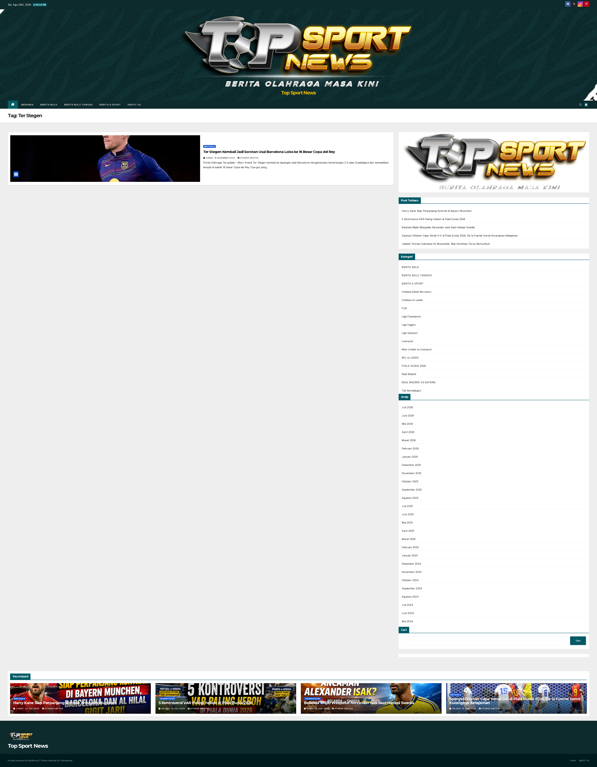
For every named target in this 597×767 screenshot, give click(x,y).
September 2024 (412, 588)
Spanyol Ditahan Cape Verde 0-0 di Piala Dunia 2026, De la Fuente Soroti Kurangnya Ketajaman (460, 235)
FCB (404, 308)
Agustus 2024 (410, 596)
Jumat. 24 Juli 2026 (28, 708)
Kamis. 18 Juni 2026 (318, 708)
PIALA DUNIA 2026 (414, 365)
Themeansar (66, 760)
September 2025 (412, 489)
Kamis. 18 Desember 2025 (220, 158)
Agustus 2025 (410, 497)
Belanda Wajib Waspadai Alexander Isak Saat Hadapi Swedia (438, 227)
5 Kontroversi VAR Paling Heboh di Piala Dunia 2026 (433, 219)
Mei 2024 (407, 621)
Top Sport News (298, 93)
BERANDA (27, 104)
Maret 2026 (409, 440)
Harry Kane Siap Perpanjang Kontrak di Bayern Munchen (437, 210)
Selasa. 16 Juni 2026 (464, 708)
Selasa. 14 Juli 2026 (174, 708)
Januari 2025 (410, 555)
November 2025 (411, 473)
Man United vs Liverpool (416, 349)
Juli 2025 (407, 506)
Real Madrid (409, 374)
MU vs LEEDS (410, 357)
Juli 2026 (407, 407)
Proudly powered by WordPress (23, 760)
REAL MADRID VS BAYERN (418, 382)
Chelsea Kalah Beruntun (416, 291)
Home (573, 760)
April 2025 (408, 530)
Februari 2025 (410, 547)
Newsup (52, 760)
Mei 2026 (407, 423)
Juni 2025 (408, 514)
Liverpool (407, 341)
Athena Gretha (249, 158)
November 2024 (412, 572)
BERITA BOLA (48, 104)
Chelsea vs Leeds (412, 300)
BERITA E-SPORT (110, 104)
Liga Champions (411, 316)
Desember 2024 (411, 563)
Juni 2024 (408, 613)
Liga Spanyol (409, 333)
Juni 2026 (408, 415)
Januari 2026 (410, 456)
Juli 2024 (407, 604)
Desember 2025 (411, 465)
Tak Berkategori (411, 390)
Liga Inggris (408, 324)
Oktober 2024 (410, 580)
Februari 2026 (410, 448)
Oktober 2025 (410, 481)
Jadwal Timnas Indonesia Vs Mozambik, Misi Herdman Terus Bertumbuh (446, 243)
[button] (580, 104)
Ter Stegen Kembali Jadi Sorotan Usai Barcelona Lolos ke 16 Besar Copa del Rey (269, 152)
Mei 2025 (407, 522)
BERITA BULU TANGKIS (78, 104)
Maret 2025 (409, 539)
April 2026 (408, 432)
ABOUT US (134, 104)
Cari (404, 630)
